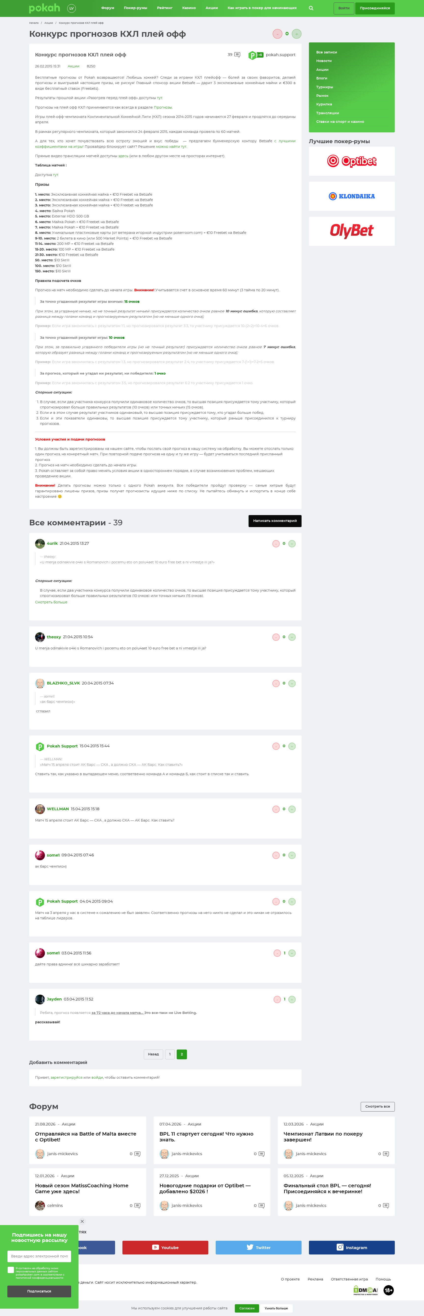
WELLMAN (58, 809)
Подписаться (39, 1291)
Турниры (324, 87)
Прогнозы (163, 107)
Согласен (246, 1308)
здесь (123, 156)
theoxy (54, 637)
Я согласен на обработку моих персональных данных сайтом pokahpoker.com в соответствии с (40, 1273)
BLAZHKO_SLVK (63, 683)
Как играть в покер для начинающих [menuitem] (262, 8)
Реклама (315, 1279)
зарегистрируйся (66, 1077)
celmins (55, 1206)
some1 (53, 855)
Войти (344, 8)
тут (159, 98)
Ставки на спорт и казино (340, 122)
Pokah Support (62, 746)
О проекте (290, 1279)
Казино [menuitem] (189, 8)
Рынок (322, 96)
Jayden (54, 999)
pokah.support (281, 55)
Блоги (321, 78)
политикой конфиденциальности (39, 1278)
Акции (48, 23)
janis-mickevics (62, 1154)
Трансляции (327, 113)
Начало (34, 23)
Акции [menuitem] (212, 8)
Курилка (324, 104)
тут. (56, 175)
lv (71, 8)
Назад (153, 1054)
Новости (324, 61)
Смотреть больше (51, 602)
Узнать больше (276, 1308)
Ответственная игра (349, 1279)
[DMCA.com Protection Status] (366, 1290)
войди (97, 1077)
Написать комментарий (275, 521)
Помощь (383, 1279)
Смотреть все (377, 1106)
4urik (52, 543)
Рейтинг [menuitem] (164, 8)
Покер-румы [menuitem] (135, 8)
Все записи (326, 52)
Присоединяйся (375, 8)
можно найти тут (171, 147)
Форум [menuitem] (107, 8)
